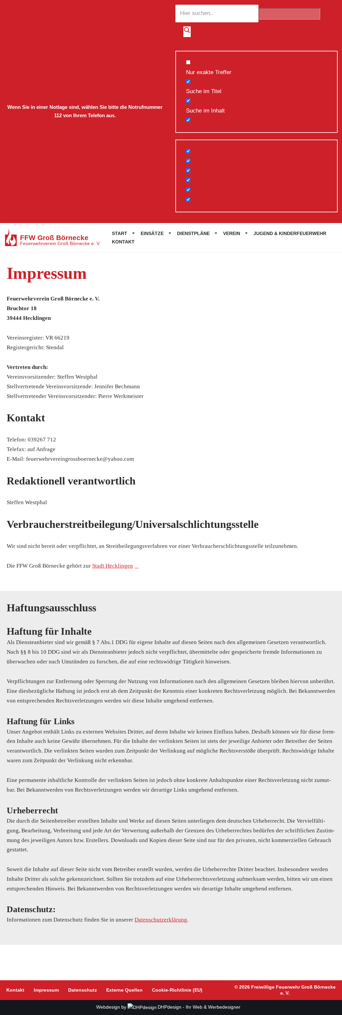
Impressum (46, 990)
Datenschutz (82, 990)
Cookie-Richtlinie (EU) (177, 990)
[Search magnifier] (187, 31)
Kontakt (123, 241)
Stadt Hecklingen (112, 566)
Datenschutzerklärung (161, 920)
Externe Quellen (124, 990)
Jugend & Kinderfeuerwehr (289, 233)
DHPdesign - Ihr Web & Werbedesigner (199, 1007)
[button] (132, 233)
